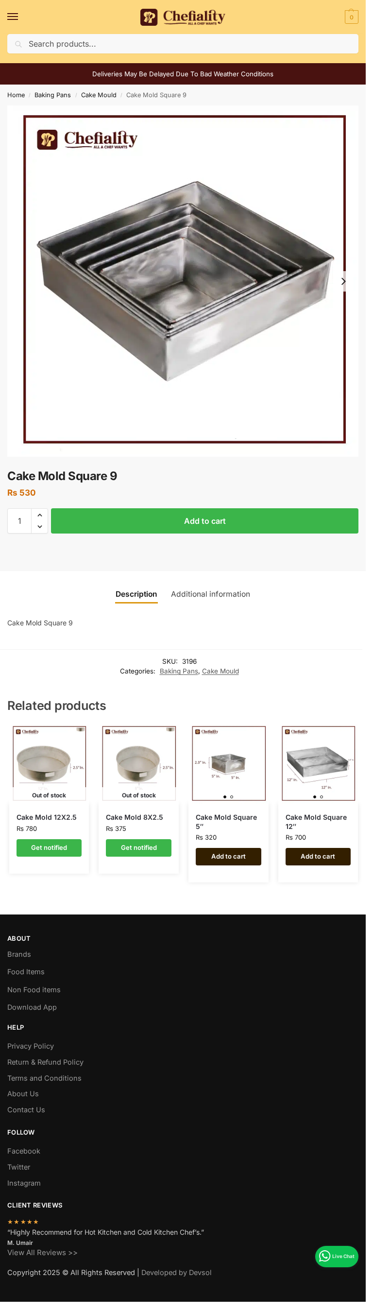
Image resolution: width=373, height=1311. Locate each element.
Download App (32, 1007)
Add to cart (205, 521)
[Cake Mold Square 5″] (228, 764)
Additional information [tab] (210, 594)
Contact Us (26, 1109)
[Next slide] (343, 281)
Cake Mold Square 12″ (316, 821)
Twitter (18, 1167)
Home (16, 95)
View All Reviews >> (42, 1252)
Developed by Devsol (176, 1272)
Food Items (26, 971)
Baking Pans (52, 95)
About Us (23, 1093)
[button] (350, 17)
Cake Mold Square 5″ (226, 821)
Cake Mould (99, 95)
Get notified (49, 847)
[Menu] (21, 17)
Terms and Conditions (44, 1078)
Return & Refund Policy (45, 1062)
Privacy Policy (30, 1046)
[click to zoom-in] (182, 281)
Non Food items (35, 989)
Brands (19, 954)
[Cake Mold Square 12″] (318, 764)
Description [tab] (136, 594)
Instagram (24, 1183)
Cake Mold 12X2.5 (47, 817)
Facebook (23, 1151)
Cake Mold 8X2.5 (134, 817)
